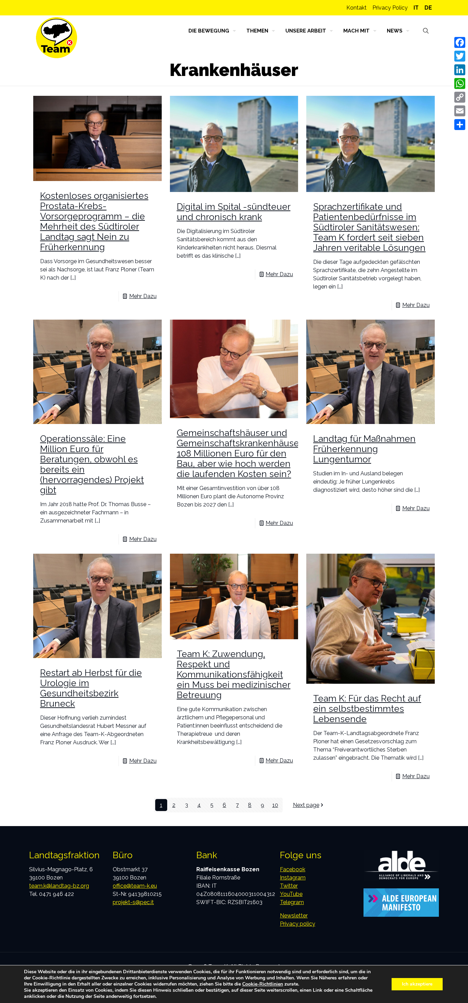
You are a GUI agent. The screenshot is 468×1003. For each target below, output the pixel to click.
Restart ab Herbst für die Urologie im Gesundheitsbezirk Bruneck (91, 688)
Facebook (292, 869)
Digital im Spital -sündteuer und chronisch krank (234, 212)
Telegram (292, 902)
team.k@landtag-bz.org (59, 886)
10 (275, 805)
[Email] (460, 111)
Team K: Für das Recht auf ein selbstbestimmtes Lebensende (367, 708)
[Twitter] (460, 56)
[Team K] (56, 37)
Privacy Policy (390, 7)
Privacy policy (297, 924)
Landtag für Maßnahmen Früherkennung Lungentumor (364, 449)
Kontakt (356, 7)
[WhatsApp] (460, 83)
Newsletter (294, 915)
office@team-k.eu (135, 886)
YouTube (291, 894)
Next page (306, 805)
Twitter (289, 886)
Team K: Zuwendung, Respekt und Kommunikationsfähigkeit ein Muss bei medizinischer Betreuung (234, 674)
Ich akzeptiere (417, 984)
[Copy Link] (460, 97)
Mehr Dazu (143, 296)
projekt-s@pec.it (133, 902)
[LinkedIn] (460, 70)
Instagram (293, 877)
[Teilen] (460, 124)
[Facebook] (460, 42)
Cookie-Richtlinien (262, 984)
